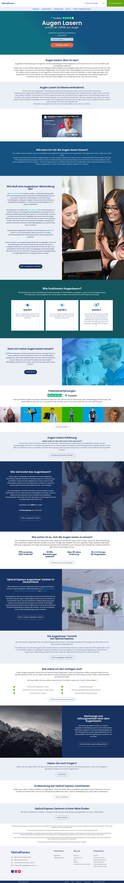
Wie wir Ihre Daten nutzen (99, 881)
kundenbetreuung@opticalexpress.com (25, 865)
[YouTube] (19, 871)
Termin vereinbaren (62, 797)
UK (99, 862)
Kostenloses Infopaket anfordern (62, 455)
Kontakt (76, 862)
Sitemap (67, 881)
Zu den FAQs (62, 774)
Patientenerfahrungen (84, 9)
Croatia (100, 866)
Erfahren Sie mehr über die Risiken (62, 563)
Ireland (100, 864)
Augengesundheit (58, 9)
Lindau (29, 591)
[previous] (1, 414)
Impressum (79, 881)
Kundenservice (78, 858)
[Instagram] (16, 871)
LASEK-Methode (32, 210)
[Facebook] (12, 871)
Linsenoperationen (46, 9)
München (35, 591)
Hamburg (23, 591)
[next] (122, 414)
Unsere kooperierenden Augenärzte (62, 699)
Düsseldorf (50, 589)
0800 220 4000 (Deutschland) (22, 857)
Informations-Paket (99, 858)
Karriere (96, 855)
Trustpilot (75, 9)
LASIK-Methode (15, 194)
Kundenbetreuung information (82, 864)
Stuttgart (44, 591)
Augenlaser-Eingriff (78, 680)
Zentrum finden (62, 817)
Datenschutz (87, 881)
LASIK (52, 230)
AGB (72, 881)
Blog (75, 860)
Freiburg (16, 591)
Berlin (45, 589)
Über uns (68, 9)
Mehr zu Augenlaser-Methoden (62, 657)
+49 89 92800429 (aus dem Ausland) (24, 863)
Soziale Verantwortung (100, 860)
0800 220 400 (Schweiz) (21, 860)
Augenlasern (35, 9)
